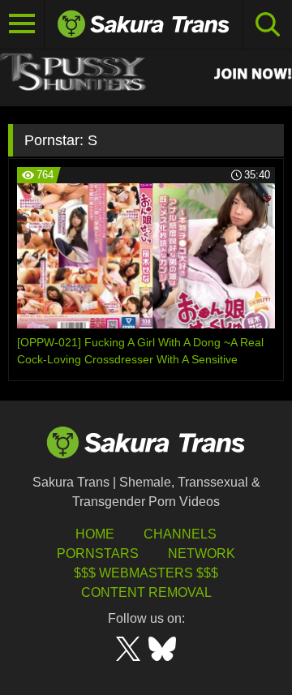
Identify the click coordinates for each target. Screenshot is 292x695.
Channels (180, 534)
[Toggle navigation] (22, 24)
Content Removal (146, 592)
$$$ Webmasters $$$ (146, 573)
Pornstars (98, 553)
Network (201, 553)
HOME (94, 534)
